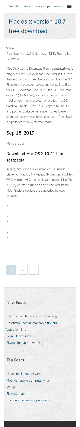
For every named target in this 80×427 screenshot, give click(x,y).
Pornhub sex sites (18, 336)
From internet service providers (27, 400)
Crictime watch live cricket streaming (31, 316)
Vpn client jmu (16, 329)
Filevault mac (15, 393)
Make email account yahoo (25, 373)
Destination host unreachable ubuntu (31, 323)
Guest (10, 47)
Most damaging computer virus (28, 380)
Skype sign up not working (24, 342)
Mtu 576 (11, 387)
